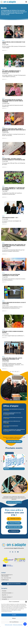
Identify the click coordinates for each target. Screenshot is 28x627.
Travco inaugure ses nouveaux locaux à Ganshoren (14, 303)
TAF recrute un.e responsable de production (12, 417)
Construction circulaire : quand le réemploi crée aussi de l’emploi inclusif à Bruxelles (14, 130)
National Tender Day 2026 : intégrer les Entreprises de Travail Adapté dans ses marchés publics (13, 470)
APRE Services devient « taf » (10, 217)
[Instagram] (15, 551)
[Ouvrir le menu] (26, 2)
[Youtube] (17, 551)
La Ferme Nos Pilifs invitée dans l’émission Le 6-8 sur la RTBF (11, 275)
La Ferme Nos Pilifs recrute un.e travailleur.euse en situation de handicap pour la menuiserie (14, 430)
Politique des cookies (8, 624)
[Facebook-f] (10, 551)
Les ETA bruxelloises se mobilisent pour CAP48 (13, 42)
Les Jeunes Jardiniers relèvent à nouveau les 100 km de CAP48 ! (11, 71)
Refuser (14, 618)
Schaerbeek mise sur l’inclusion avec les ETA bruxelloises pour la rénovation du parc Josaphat (13, 245)
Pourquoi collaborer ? (7, 597)
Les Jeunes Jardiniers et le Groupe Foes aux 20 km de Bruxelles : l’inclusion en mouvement (13, 188)
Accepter (14, 615)
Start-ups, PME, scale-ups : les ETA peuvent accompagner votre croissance (12, 359)
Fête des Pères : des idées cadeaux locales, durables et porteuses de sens (13, 159)
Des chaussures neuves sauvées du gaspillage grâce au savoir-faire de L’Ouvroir (12, 101)
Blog (3, 40)
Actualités (4, 599)
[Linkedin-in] (12, 551)
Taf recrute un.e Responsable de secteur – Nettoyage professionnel (12, 413)
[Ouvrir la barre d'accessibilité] (25, 624)
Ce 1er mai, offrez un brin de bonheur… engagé (13, 332)
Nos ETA (4, 595)
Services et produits (7, 593)
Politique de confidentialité (17, 624)
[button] (26, 601)
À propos (4, 591)
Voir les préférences (14, 622)
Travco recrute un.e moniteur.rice (10, 425)
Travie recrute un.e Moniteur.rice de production (13, 409)
